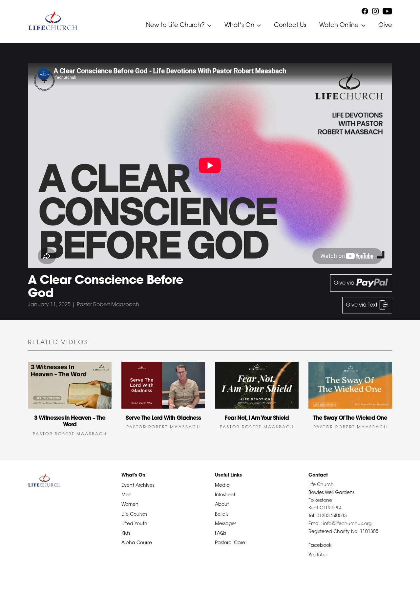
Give (385, 26)
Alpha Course (136, 543)
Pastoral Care (230, 543)
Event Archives (137, 485)
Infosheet (225, 495)
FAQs (220, 533)
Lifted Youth (134, 524)
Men (126, 495)
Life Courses (134, 514)
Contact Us (290, 26)
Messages (225, 524)
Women (129, 504)
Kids (125, 533)
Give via (345, 283)
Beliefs (221, 514)
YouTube (317, 555)
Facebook (319, 545)
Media (222, 485)
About (222, 504)
